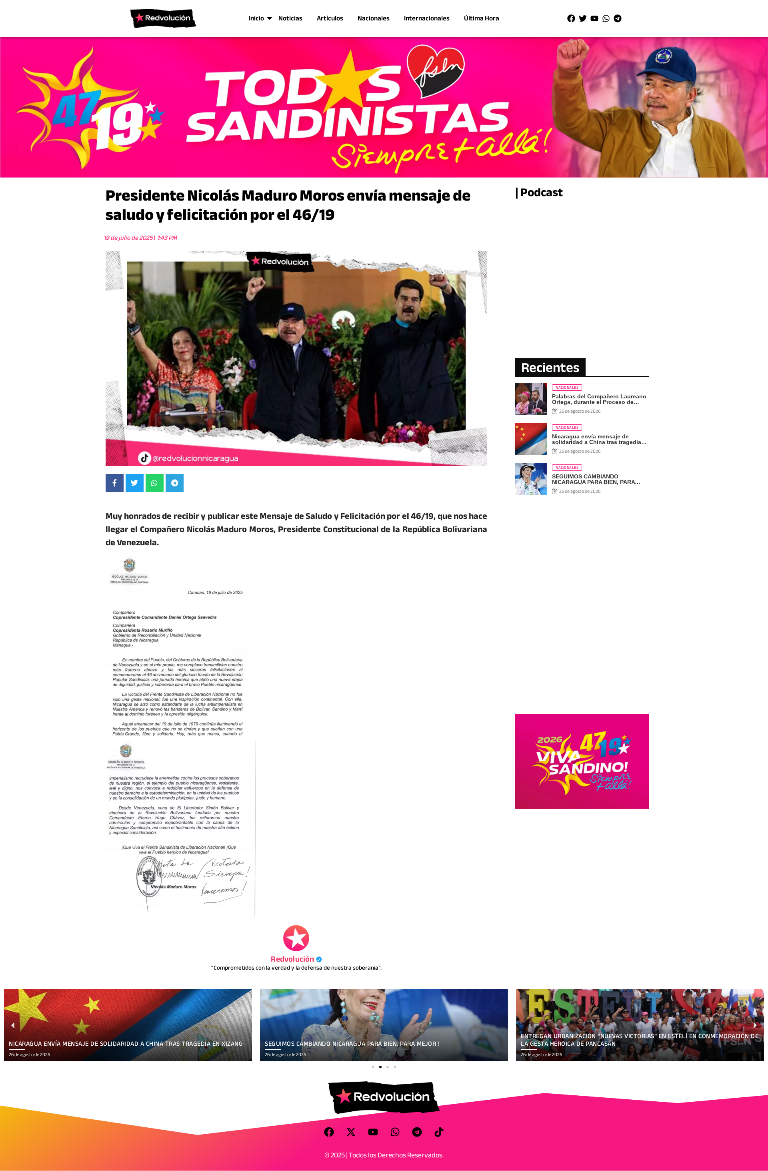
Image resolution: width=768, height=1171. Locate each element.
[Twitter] (583, 18)
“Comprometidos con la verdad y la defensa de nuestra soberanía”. (296, 967)
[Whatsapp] (606, 18)
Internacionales (427, 18)
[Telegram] (617, 18)
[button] (373, 1067)
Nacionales (374, 18)
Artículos (330, 18)
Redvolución (296, 959)
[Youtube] (594, 18)
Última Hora (481, 18)
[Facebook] (571, 18)
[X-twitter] (351, 1132)
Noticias (290, 18)
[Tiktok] (439, 1132)
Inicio (256, 18)
